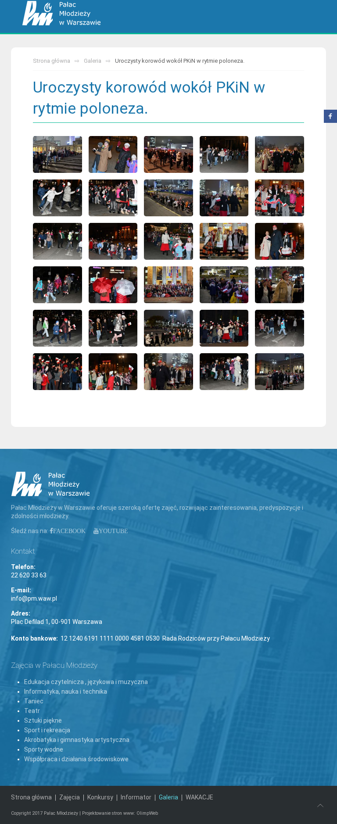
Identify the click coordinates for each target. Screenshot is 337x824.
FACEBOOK (69, 531)
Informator (136, 797)
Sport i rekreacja (47, 730)
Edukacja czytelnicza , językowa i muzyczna (86, 681)
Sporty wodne (43, 749)
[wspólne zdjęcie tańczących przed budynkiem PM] (279, 197)
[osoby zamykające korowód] (113, 284)
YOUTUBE (113, 531)
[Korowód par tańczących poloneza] (57, 154)
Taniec (33, 701)
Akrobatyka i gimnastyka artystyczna (76, 739)
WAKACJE (199, 797)
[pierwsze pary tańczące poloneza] (279, 154)
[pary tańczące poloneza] (113, 154)
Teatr (32, 710)
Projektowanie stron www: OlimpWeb (120, 813)
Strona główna (51, 60)
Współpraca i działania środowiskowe (76, 759)
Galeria (92, 60)
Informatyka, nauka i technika (65, 691)
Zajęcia (69, 797)
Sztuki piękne (43, 720)
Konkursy (100, 797)
